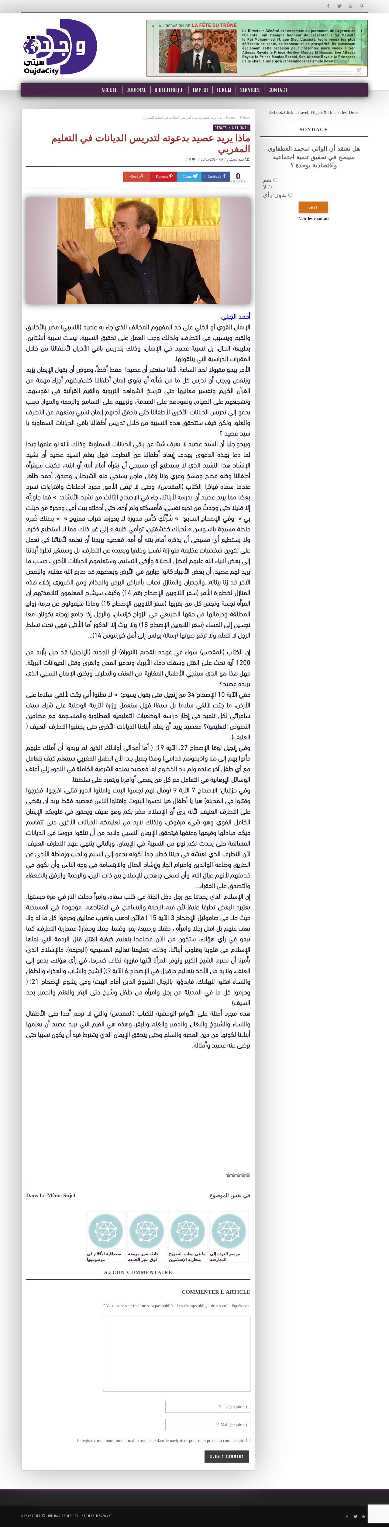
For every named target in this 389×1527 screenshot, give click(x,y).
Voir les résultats (314, 218)
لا (264, 187)
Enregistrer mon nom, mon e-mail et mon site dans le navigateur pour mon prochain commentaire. (160, 1440)
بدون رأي (275, 194)
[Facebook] (328, 6)
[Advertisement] (138, 1123)
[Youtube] (350, 6)
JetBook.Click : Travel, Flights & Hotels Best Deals (313, 112)
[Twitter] (339, 6)
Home (230, 117)
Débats (245, 117)
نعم (267, 179)
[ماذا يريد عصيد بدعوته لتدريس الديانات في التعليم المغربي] (138, 251)
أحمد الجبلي (236, 159)
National (240, 127)
